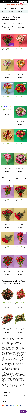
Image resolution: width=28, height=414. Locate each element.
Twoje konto (6, 402)
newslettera (11, 1)
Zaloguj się (13, 8)
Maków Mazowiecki (20, 386)
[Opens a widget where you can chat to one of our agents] (23, 411)
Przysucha (9, 386)
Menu (4, 8)
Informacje (6, 399)
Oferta (5, 395)
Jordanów (4, 386)
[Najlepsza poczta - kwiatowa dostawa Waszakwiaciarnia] (14, 4)
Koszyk (23, 8)
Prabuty (14, 386)
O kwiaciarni (6, 392)
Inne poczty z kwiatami (7, 388)
